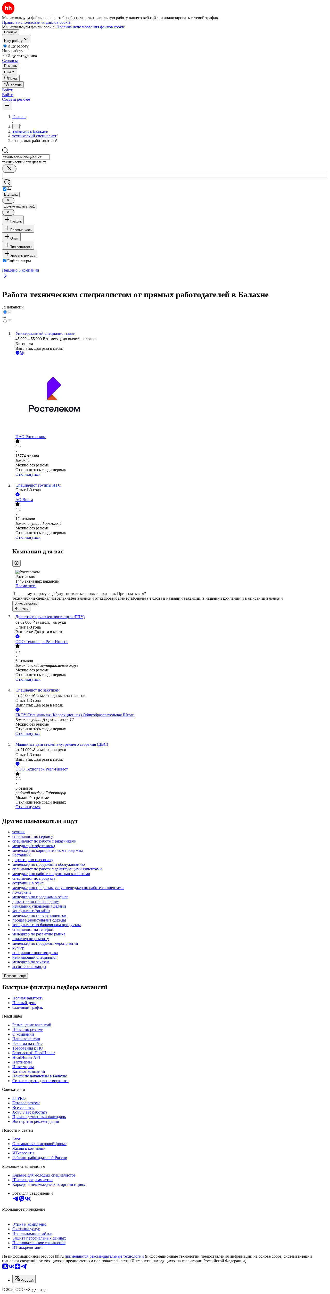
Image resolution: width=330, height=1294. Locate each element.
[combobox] (26, 157)
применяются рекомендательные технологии (104, 1256)
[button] (7, 90)
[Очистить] (9, 168)
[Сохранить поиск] (7, 182)
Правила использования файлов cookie (90, 27)
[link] (11, 78)
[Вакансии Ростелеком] (170, 395)
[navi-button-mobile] (7, 106)
